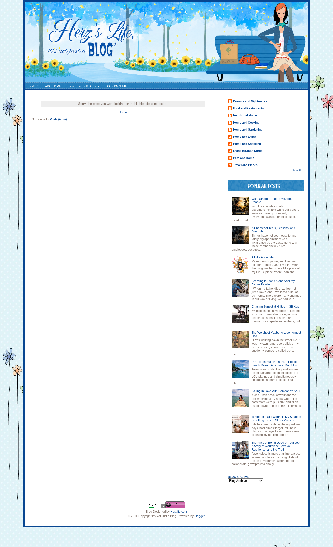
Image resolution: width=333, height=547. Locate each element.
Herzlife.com (178, 511)
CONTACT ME (117, 86)
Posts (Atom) (58, 119)
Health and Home (245, 115)
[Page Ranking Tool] (156, 507)
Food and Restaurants (248, 108)
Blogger (199, 516)
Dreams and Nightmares (250, 101)
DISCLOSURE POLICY (84, 86)
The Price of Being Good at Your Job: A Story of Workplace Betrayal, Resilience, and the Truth (276, 446)
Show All (296, 170)
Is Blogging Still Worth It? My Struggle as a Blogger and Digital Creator (276, 418)
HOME (33, 86)
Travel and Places (245, 165)
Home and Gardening (247, 129)
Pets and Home (243, 158)
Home (123, 112)
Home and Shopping (247, 144)
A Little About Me (263, 257)
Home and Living (244, 136)
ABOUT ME (53, 86)
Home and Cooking (246, 122)
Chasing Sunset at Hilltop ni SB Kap (275, 306)
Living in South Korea (248, 151)
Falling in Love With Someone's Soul (276, 391)
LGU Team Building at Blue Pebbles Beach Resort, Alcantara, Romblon (275, 363)
